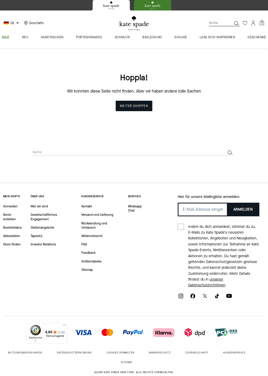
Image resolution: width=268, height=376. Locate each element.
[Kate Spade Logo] (134, 23)
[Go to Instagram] (181, 297)
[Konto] (253, 23)
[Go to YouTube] (229, 297)
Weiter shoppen (134, 106)
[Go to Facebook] (193, 297)
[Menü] (64, 326)
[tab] (111, 5)
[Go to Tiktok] (217, 297)
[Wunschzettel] (245, 23)
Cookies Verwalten (121, 352)
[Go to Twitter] (205, 297)
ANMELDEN (243, 209)
